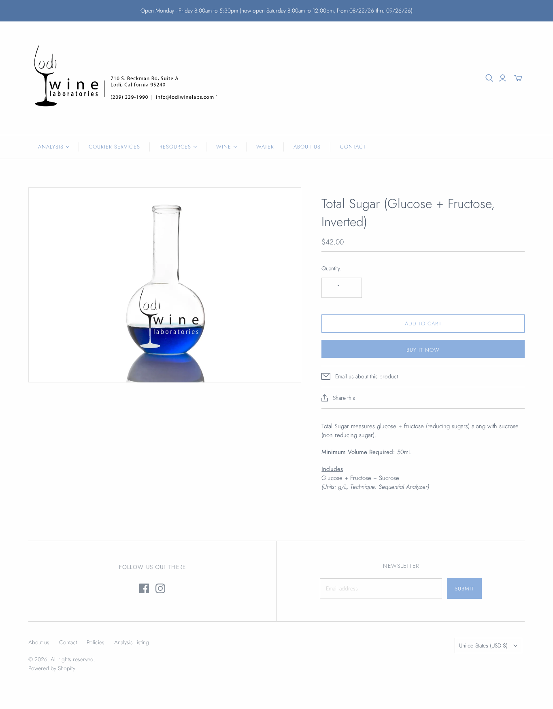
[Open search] (489, 78)
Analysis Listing (131, 642)
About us (38, 642)
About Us (307, 147)
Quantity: (331, 268)
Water (265, 147)
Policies (95, 642)
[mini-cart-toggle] (518, 78)
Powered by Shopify (51, 668)
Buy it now (423, 350)
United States (483, 645)
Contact (353, 147)
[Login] (502, 78)
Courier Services (114, 147)
